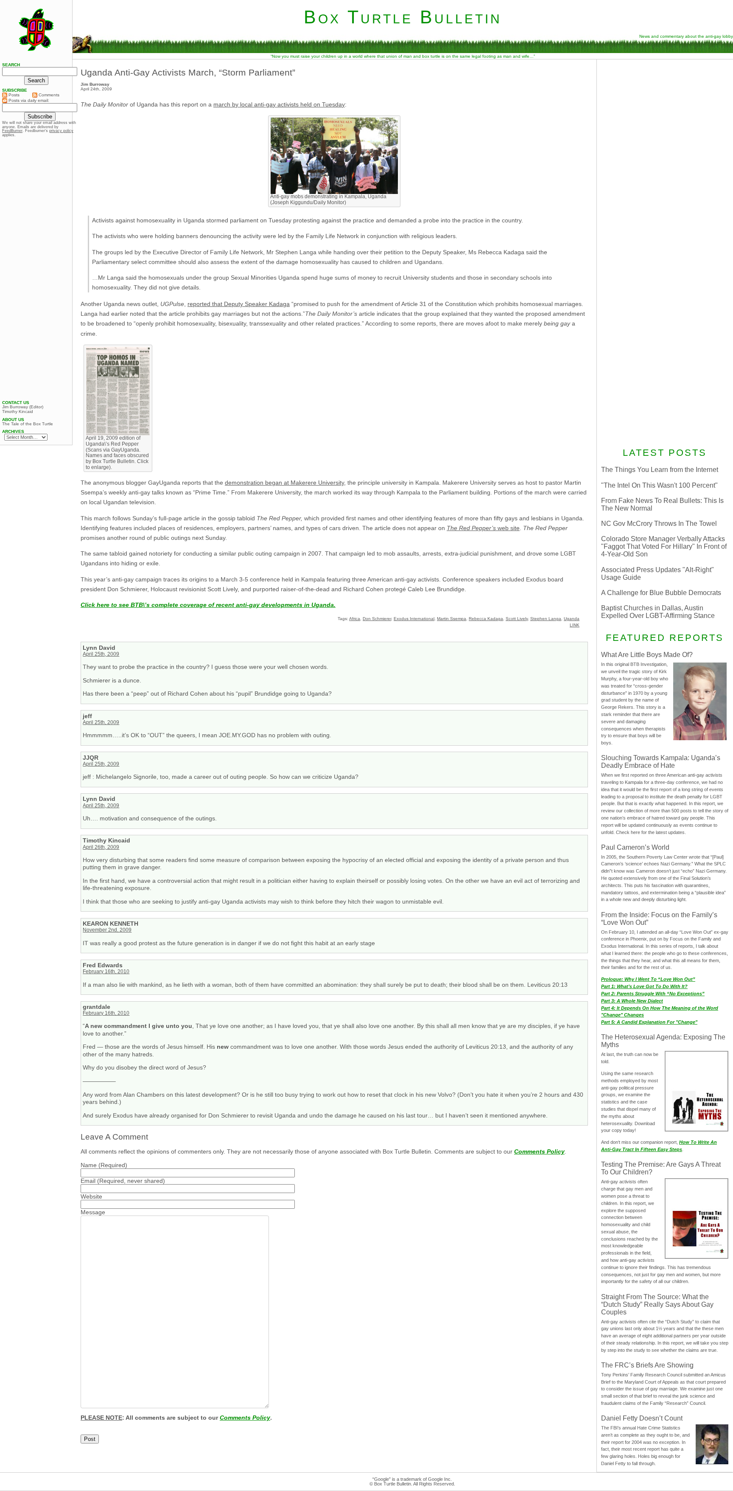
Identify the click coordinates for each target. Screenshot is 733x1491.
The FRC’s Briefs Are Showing (647, 1365)
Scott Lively (517, 618)
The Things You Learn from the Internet (659, 469)
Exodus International (414, 618)
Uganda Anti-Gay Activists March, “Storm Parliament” (188, 72)
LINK (574, 625)
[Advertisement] (664, 118)
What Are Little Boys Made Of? (647, 654)
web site (483, 528)
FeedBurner (12, 131)
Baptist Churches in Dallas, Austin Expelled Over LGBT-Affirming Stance (658, 611)
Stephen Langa (545, 618)
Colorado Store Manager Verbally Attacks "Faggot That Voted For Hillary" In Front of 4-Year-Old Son (664, 546)
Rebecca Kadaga (486, 618)
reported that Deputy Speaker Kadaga (238, 303)
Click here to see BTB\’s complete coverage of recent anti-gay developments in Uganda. (208, 604)
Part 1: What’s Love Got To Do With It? (644, 986)
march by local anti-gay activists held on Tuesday (279, 104)
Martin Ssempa (451, 618)
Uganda (571, 618)
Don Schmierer (377, 618)
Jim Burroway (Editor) (22, 407)
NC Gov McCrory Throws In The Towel (659, 523)
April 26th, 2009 (101, 847)
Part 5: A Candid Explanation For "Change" (649, 1022)
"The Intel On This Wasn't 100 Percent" (659, 485)
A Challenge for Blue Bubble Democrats (661, 592)
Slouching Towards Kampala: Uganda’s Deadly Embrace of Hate (660, 761)
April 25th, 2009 (101, 654)
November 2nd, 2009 (107, 929)
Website (91, 1196)
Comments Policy (539, 1151)
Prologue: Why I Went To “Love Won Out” (648, 979)
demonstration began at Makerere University (284, 482)
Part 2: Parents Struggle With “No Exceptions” (653, 993)
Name (89, 1165)
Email (88, 1180)
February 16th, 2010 (106, 971)
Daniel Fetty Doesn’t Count (642, 1418)
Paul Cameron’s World (635, 847)
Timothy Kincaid (17, 412)
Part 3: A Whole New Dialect (632, 1000)
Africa (354, 618)
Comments (48, 95)
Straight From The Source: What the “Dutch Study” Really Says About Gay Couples (657, 1304)
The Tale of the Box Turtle (27, 424)
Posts (13, 95)
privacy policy (61, 131)
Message (93, 1212)
